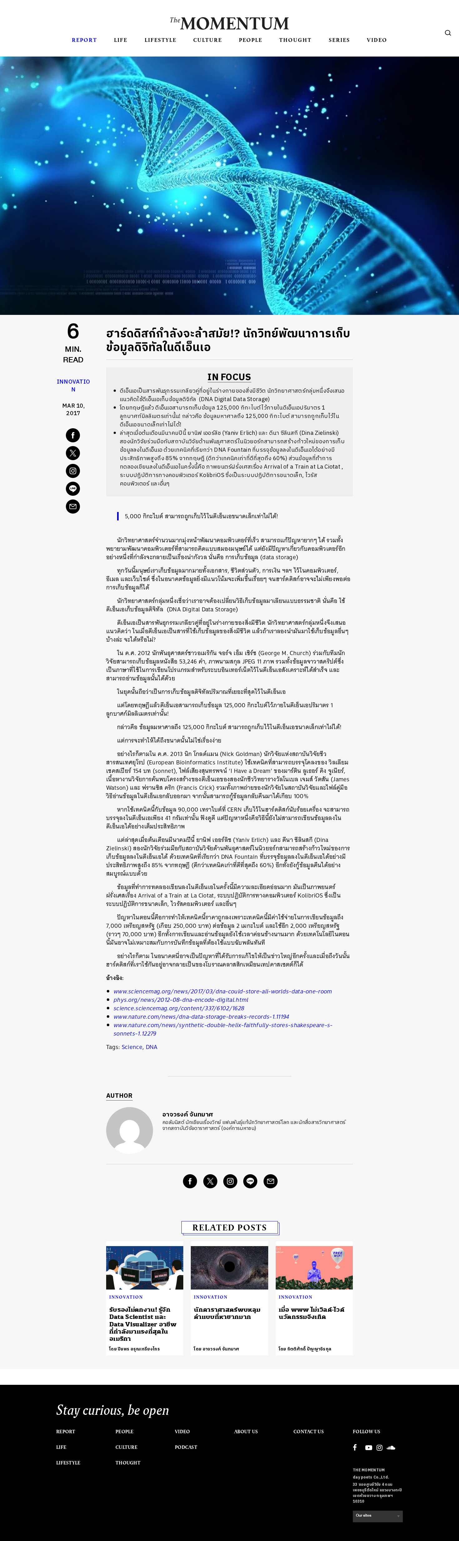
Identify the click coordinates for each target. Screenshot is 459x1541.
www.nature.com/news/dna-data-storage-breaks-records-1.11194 (201, 1017)
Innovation (73, 386)
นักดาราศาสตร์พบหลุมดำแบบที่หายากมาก (227, 1313)
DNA (152, 1047)
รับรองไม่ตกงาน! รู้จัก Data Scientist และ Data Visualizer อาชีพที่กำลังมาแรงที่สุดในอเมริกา (142, 1324)
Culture (207, 39)
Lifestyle (160, 39)
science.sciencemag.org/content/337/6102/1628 (179, 1008)
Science (132, 1047)
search (448, 32)
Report (84, 39)
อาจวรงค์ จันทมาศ (187, 1115)
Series (339, 39)
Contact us (309, 1432)
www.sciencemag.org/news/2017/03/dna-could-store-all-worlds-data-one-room (223, 991)
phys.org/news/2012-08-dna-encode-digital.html (181, 1000)
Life (120, 39)
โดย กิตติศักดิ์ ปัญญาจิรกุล (305, 1349)
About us (246, 1432)
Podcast (186, 1447)
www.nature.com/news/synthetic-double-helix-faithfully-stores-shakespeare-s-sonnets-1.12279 (223, 1029)
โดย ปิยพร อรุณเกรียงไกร (134, 1349)
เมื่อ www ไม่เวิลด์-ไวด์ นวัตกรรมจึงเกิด (311, 1313)
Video (377, 39)
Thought (295, 39)
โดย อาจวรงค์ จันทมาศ (216, 1349)
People (250, 39)
